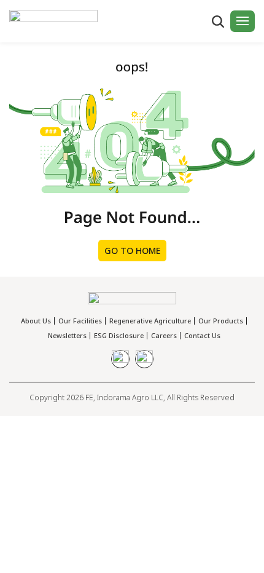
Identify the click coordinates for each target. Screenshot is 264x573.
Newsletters (67, 335)
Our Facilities (80, 320)
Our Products (220, 320)
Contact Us (202, 335)
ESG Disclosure (119, 335)
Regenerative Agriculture (150, 320)
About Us (36, 320)
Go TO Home (132, 250)
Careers (164, 335)
